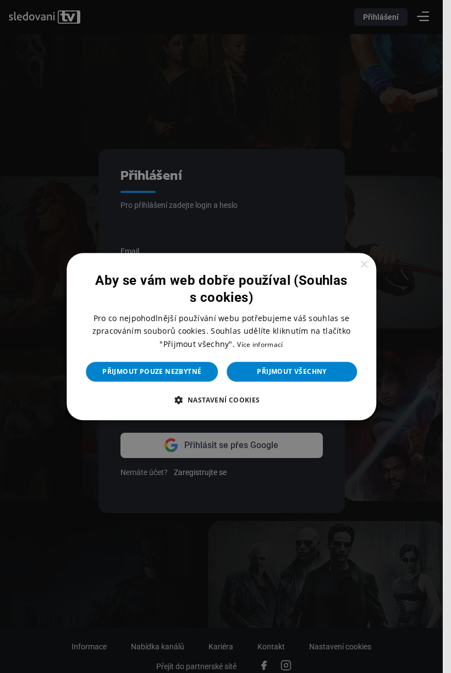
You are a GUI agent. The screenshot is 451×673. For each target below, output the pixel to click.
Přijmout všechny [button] (291, 371)
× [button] (364, 265)
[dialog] (222, 336)
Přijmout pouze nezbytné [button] (151, 371)
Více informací (260, 344)
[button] (221, 399)
